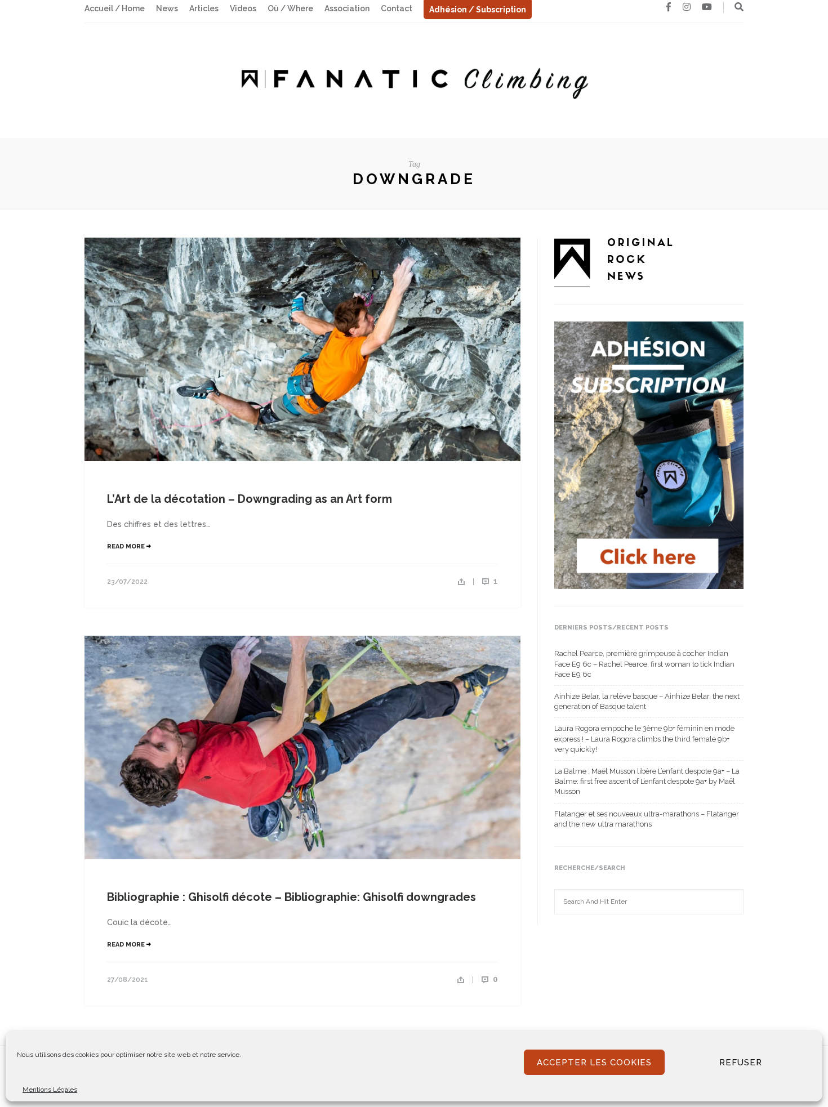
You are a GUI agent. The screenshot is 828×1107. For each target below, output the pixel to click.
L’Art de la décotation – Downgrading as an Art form (249, 499)
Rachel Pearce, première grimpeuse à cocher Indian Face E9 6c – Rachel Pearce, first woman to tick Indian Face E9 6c (644, 663)
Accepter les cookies (594, 1062)
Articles (204, 8)
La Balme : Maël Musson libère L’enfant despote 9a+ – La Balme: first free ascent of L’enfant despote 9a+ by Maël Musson (647, 781)
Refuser (740, 1062)
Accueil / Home (114, 8)
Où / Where (290, 8)
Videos (243, 8)
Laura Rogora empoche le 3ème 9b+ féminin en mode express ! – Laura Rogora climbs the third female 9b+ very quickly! (644, 738)
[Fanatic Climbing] (414, 79)
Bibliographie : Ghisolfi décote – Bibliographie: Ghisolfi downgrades (291, 897)
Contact (396, 8)
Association (347, 8)
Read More (126, 546)
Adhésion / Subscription (477, 9)
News (167, 8)
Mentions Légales (50, 1089)
